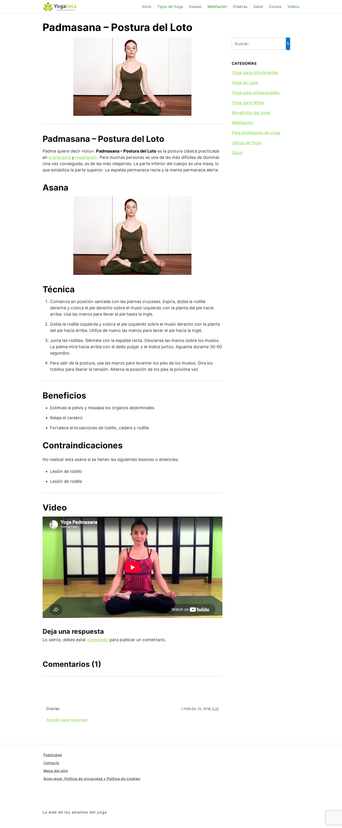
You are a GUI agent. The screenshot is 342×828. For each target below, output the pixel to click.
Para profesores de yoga (256, 132)
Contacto (51, 763)
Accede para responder (67, 719)
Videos (293, 6)
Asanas (195, 6)
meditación (86, 157)
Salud (258, 6)
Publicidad (53, 755)
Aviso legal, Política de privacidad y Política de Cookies (92, 778)
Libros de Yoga (246, 142)
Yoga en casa (245, 82)
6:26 (215, 709)
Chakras (240, 6)
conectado (97, 639)
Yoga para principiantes (255, 72)
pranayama (60, 157)
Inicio (146, 6)
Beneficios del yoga (251, 112)
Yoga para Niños (248, 102)
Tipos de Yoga (170, 6)
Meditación (217, 6)
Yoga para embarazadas (255, 92)
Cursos (275, 6)
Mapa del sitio (56, 771)
